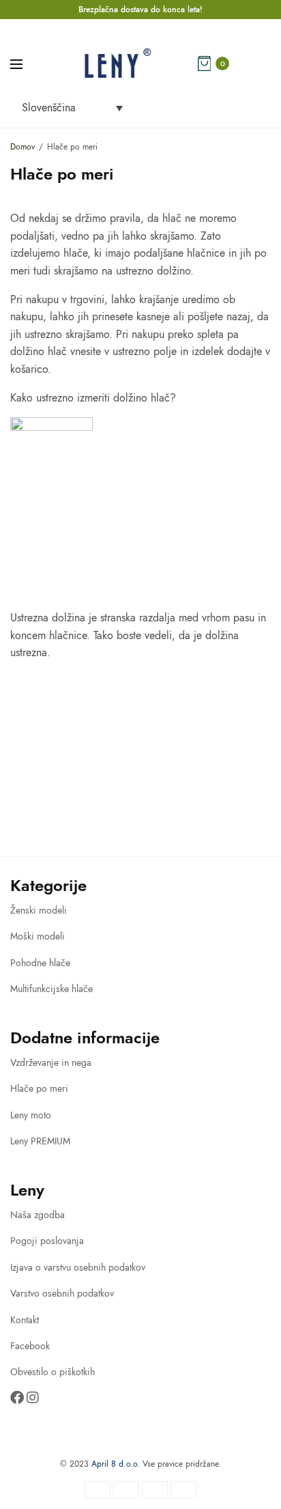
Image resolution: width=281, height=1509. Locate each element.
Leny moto (30, 1115)
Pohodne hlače (40, 963)
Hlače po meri (39, 1088)
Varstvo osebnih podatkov (62, 1293)
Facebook (30, 1346)
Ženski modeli (38, 910)
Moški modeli (37, 936)
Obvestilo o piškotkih (52, 1372)
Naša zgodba (37, 1215)
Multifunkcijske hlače (51, 989)
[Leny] (117, 63)
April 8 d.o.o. (115, 1464)
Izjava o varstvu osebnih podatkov (77, 1267)
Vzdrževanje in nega (50, 1062)
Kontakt (24, 1320)
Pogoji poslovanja (47, 1240)
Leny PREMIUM (40, 1141)
